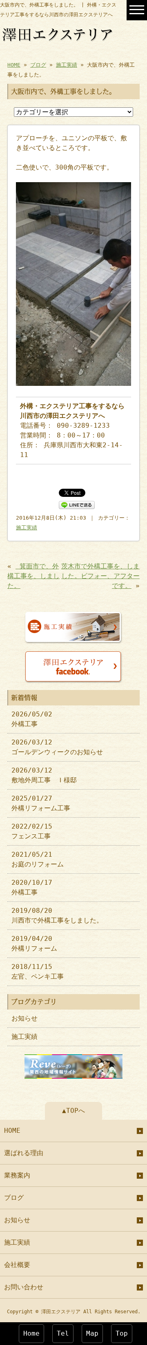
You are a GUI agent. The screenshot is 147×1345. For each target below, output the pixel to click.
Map (92, 1333)
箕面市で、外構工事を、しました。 (33, 576)
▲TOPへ (73, 1110)
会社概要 (17, 1265)
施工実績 (66, 65)
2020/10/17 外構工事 (31, 887)
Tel (63, 1333)
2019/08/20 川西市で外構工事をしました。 (57, 915)
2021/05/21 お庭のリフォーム (37, 859)
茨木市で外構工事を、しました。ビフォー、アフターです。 (100, 576)
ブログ (38, 65)
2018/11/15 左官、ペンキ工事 (37, 971)
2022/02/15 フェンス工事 (31, 831)
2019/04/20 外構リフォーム (34, 943)
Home (31, 1333)
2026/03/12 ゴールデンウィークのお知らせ (57, 747)
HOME (13, 65)
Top (122, 1333)
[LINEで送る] (77, 504)
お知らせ (24, 1018)
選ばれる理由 (23, 1153)
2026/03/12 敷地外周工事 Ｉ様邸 (44, 775)
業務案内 (17, 1175)
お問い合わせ (23, 1287)
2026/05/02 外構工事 (31, 719)
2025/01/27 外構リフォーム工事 (40, 803)
